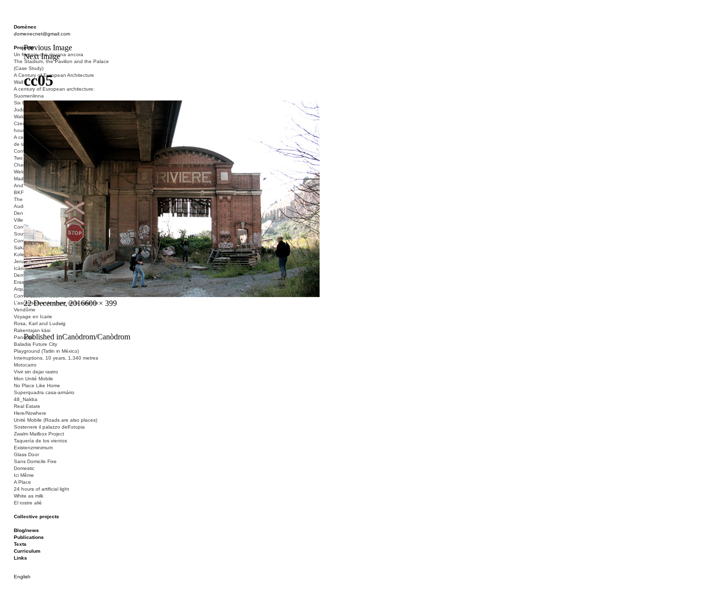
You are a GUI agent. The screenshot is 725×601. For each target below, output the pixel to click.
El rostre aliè (28, 502)
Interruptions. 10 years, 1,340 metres (56, 358)
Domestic (24, 468)
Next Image (42, 56)
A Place (22, 482)
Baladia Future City (35, 344)
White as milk (28, 496)
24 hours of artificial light (41, 489)
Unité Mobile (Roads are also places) (55, 420)
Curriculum (27, 551)
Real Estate (27, 406)
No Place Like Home (37, 385)
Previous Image (48, 47)
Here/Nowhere (30, 413)
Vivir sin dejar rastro (36, 371)
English (22, 576)
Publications (29, 537)
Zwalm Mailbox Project (39, 433)
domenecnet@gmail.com (42, 33)
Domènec (25, 27)
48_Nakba (25, 399)
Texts (20, 544)
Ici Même (24, 475)
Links (20, 558)
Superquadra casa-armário (44, 392)
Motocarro (25, 364)
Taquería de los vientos (40, 440)
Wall (18, 82)
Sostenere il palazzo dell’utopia (49, 427)
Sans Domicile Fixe (35, 461)
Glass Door (26, 454)
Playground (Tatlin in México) (46, 351)
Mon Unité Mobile (33, 378)
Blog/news (26, 530)
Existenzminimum (33, 447)
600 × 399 (101, 303)
